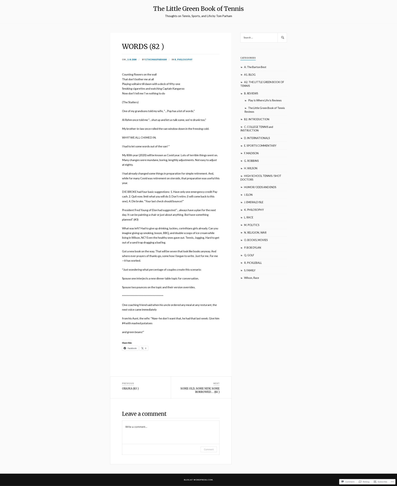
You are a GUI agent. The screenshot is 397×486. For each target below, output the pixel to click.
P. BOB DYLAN (252, 247)
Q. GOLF (249, 255)
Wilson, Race (251, 277)
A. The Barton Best (255, 67)
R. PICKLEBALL (253, 262)
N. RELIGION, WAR (255, 232)
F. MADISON (251, 153)
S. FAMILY (249, 270)
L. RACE (248, 217)
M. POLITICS (251, 225)
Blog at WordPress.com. (198, 480)
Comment (209, 449)
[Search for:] (263, 38)
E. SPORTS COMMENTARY (260, 145)
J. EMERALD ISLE (253, 202)
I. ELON (248, 194)
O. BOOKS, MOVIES (256, 240)
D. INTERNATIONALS (257, 138)
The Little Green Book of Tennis (198, 8)
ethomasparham (156, 59)
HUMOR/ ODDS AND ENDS (260, 187)
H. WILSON (250, 168)
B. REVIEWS (251, 93)
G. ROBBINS (251, 160)
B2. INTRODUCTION (256, 119)
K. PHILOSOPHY (183, 59)
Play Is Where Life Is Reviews (265, 100)
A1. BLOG (250, 74)
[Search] (282, 38)
